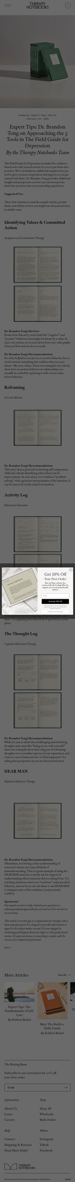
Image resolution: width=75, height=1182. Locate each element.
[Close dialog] (70, 569)
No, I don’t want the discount (55, 611)
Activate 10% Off (55, 601)
